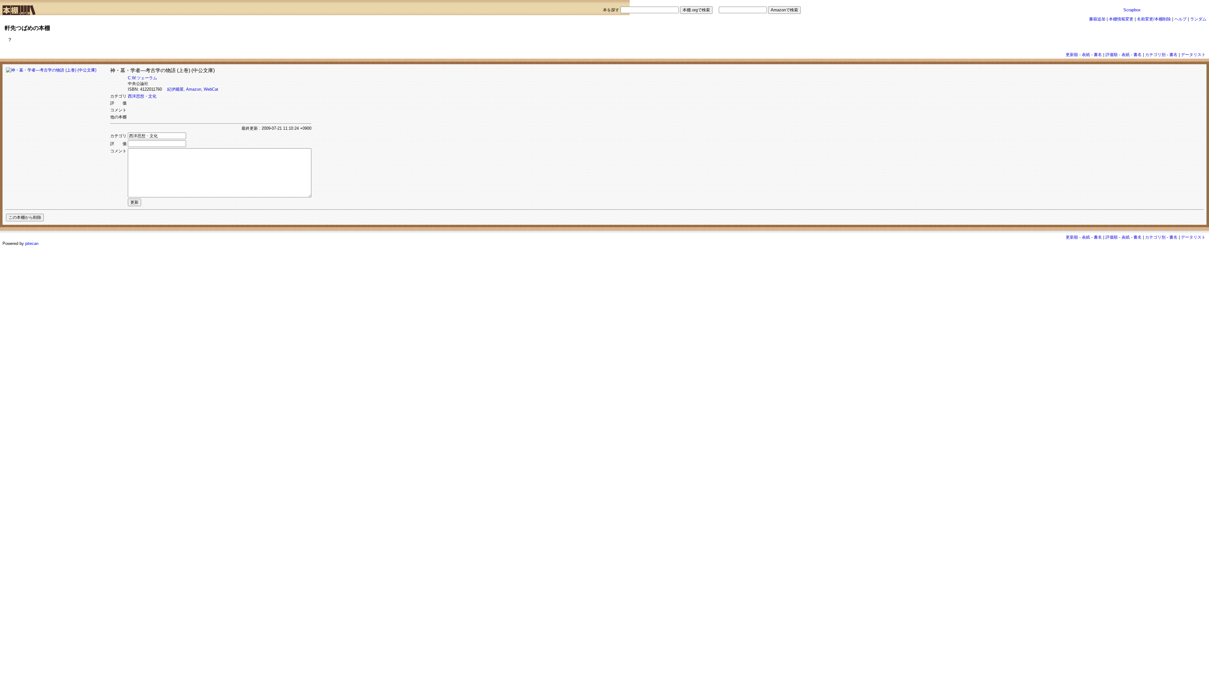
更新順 (1072, 54)
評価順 (1111, 54)
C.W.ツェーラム (142, 78)
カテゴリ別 (1155, 54)
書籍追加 (1097, 19)
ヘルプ (1180, 19)
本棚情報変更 (1121, 19)
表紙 (1086, 54)
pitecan (31, 243)
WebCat (211, 89)
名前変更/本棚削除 (1154, 19)
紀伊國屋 (175, 89)
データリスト (1193, 54)
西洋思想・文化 (142, 96)
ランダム (1198, 19)
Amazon (193, 89)
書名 (1098, 54)
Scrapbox (1132, 10)
